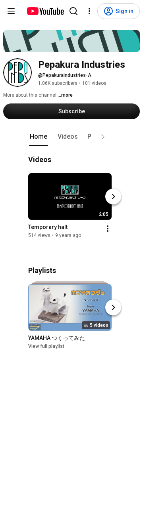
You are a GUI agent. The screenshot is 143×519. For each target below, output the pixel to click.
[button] (102, 136)
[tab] (38, 136)
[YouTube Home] (45, 11)
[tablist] (71, 136)
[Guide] (11, 11)
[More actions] (108, 229)
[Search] (73, 11)
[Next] (113, 197)
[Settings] (89, 11)
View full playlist (46, 346)
